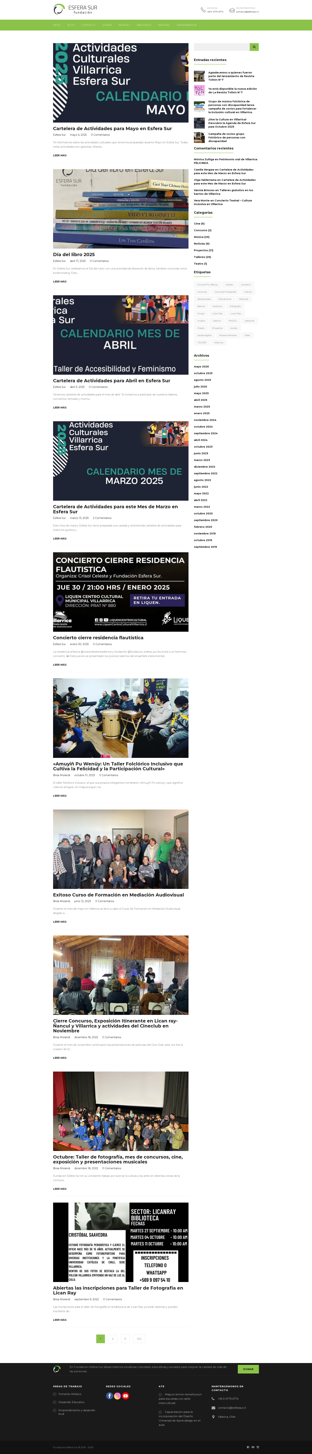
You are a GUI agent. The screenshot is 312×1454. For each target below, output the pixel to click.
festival (201, 306)
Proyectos (201, 250)
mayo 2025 (201, 393)
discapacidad (204, 299)
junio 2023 (201, 453)
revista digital (204, 335)
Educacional (225, 299)
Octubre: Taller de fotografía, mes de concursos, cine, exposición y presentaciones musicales (118, 1159)
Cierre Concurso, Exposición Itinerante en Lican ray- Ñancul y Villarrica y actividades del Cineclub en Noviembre (115, 1025)
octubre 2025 (203, 373)
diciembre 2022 (204, 466)
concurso (202, 291)
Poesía (201, 328)
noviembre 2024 (205, 420)
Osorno (217, 320)
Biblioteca (144, 24)
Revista (124, 24)
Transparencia (186, 24)
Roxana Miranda (228, 335)
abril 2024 (201, 440)
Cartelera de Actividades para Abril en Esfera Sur (111, 380)
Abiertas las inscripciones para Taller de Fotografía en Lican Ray (118, 1290)
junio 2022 (201, 486)
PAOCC (233, 320)
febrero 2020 (203, 526)
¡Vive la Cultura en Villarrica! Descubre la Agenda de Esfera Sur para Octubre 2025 (232, 123)
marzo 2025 (202, 406)
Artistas (164, 24)
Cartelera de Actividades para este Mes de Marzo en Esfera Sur (115, 509)
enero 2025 (202, 413)
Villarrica (218, 342)
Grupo (201, 313)
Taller (247, 335)
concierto (246, 284)
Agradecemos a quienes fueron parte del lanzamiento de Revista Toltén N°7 (231, 76)
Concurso (200, 230)
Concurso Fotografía (225, 291)
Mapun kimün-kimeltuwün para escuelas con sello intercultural (180, 1399)
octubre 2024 (203, 426)
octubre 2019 (203, 540)
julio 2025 (200, 386)
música (201, 320)
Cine (197, 223)
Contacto (89, 24)
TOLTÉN (202, 342)
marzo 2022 (202, 506)
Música (198, 237)
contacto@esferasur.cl (247, 11)
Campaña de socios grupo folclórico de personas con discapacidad (226, 137)
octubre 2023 (203, 446)
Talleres (199, 257)
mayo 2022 (201, 493)
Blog (71, 24)
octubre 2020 (203, 513)
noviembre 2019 (205, 533)
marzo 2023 (202, 460)
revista (233, 328)
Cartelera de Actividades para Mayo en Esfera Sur (112, 128)
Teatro (198, 263)
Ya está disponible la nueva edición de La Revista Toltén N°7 (232, 90)
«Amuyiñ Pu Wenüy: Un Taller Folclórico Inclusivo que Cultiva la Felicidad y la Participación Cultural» (118, 766)
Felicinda (243, 299)
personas (249, 320)
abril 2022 (200, 500)
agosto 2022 (202, 480)
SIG (139, 1338)
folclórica (217, 306)
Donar (107, 24)
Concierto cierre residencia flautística (98, 637)
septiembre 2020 (206, 520)
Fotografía (235, 306)
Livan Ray (236, 313)
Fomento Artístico (69, 1394)
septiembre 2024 (206, 433)
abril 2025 (200, 400)
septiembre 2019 (205, 546)
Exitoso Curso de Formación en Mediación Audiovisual (118, 895)
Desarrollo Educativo (71, 1402)
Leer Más (60, 155)
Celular (229, 284)
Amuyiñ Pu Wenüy (208, 284)
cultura (248, 291)
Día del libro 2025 (74, 254)
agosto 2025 (202, 380)
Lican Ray (217, 313)
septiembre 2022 (205, 473)
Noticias (199, 243)
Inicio (56, 24)
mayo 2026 (201, 366)
